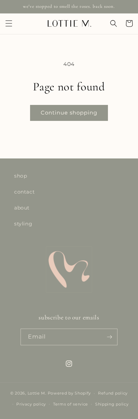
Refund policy (113, 393)
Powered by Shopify (69, 393)
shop (20, 176)
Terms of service (70, 404)
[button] (9, 23)
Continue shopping (69, 112)
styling (23, 223)
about (22, 208)
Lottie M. (37, 393)
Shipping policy (112, 404)
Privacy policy (31, 404)
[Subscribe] (109, 337)
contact (24, 192)
